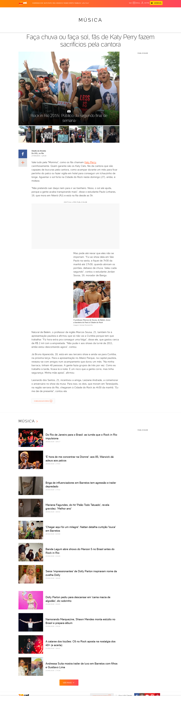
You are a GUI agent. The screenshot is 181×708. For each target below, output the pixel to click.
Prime (142, 10)
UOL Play (85, 3)
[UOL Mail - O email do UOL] (136, 3)
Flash (31, 10)
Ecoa (118, 10)
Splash (92, 10)
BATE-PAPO (48, 3)
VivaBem (108, 10)
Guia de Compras (158, 10)
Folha (78, 10)
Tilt (114, 10)
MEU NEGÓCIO (57, 3)
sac (130, 3)
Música (91, 20)
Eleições (38, 10)
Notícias (46, 10)
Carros (62, 10)
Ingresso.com (37, 3)
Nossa (134, 10)
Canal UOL (125, 10)
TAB (138, 10)
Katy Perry (90, 162)
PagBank (77, 3)
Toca (147, 10)
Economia (70, 10)
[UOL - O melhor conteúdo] (22, 3)
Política (54, 10)
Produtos (23, 10)
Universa (100, 10)
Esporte (85, 10)
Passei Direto (69, 3)
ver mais (67, 683)
